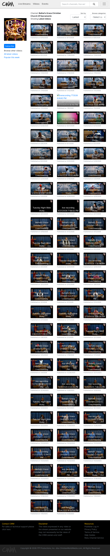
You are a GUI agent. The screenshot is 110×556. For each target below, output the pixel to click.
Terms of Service (92, 532)
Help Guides (90, 535)
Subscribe (9, 46)
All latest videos (11, 54)
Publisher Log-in (92, 526)
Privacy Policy (91, 529)
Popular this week (12, 57)
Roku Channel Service (94, 538)
